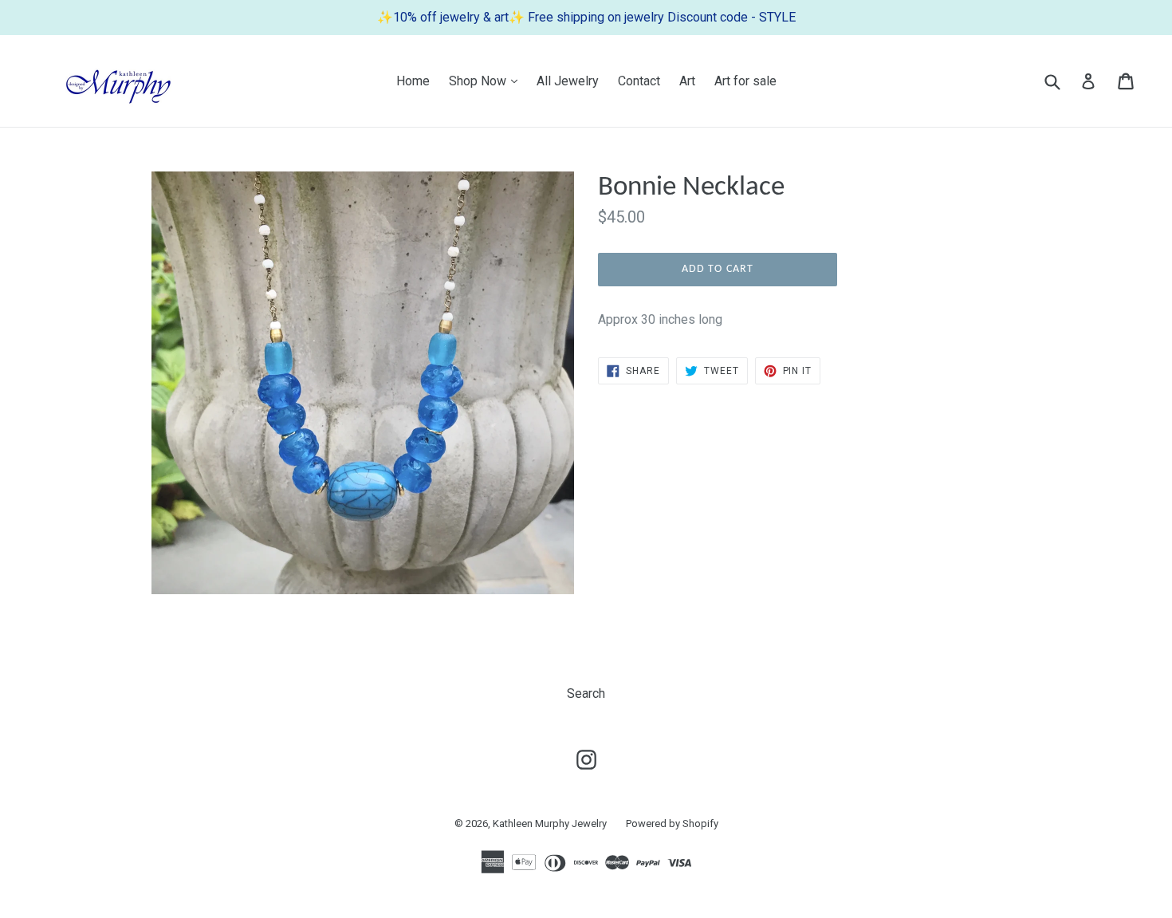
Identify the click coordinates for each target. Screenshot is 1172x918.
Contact (639, 81)
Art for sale (745, 81)
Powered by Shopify (672, 823)
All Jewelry (568, 81)
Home (413, 81)
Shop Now (487, 81)
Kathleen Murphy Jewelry (550, 823)
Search (586, 693)
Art (687, 81)
